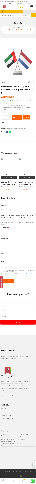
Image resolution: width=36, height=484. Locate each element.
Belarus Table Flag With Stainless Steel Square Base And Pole (8, 184)
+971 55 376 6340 (20, 439)
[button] (33, 153)
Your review (5, 238)
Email (3, 261)
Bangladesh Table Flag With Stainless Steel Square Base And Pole (26, 184)
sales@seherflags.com (11, 1)
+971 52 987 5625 (24, 1)
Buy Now (26, 117)
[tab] (18, 140)
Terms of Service (7, 276)
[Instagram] (2, 395)
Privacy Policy (29, 274)
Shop (6, 12)
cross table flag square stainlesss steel (16, 128)
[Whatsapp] (12, 395)
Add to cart (17, 117)
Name (3, 253)
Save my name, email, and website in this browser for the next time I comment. (18, 271)
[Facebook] (7, 395)
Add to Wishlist (6, 123)
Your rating (5, 227)
